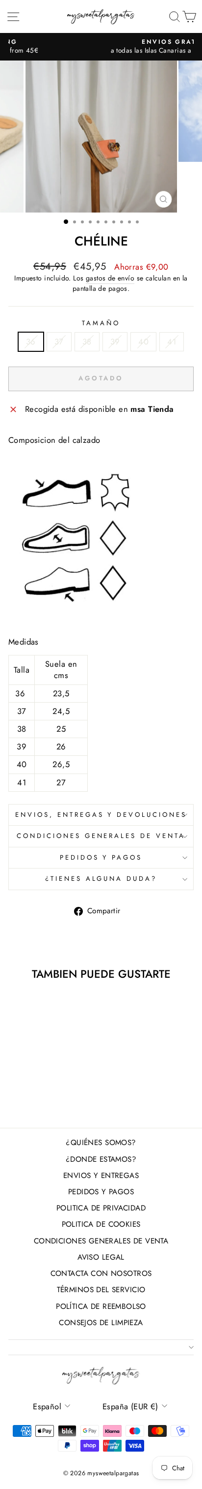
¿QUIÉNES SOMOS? (101, 1142)
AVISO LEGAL (101, 1257)
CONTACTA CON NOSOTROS (101, 1273)
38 (87, 341)
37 (59, 341)
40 (143, 341)
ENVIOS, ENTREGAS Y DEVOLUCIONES (101, 814)
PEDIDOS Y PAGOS (101, 857)
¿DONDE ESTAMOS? (101, 1159)
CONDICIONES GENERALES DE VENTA (101, 835)
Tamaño (101, 323)
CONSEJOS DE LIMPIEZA (101, 1322)
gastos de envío (110, 278)
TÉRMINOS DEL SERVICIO (101, 1289)
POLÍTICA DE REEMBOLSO (101, 1306)
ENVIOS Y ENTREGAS (101, 1175)
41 (171, 341)
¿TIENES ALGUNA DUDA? (101, 878)
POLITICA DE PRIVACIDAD (101, 1208)
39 (115, 341)
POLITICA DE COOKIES (101, 1224)
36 (31, 341)
